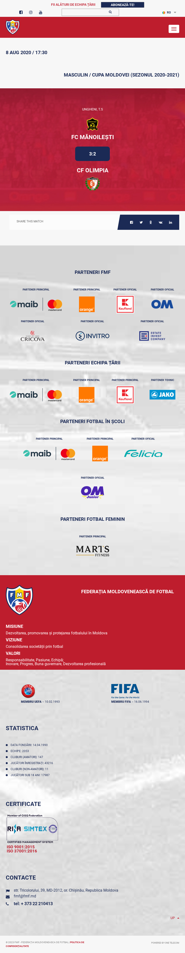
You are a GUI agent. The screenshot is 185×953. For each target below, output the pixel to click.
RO (169, 12)
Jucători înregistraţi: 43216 (32, 763)
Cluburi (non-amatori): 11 (30, 769)
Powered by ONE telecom (165, 943)
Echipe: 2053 (20, 751)
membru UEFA (31, 701)
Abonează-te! (122, 5)
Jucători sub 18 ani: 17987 (31, 775)
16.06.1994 (141, 701)
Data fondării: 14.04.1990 (30, 745)
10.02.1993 (52, 701)
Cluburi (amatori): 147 (28, 757)
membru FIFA (121, 701)
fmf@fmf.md (25, 896)
